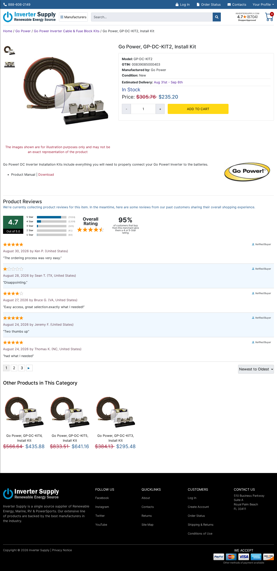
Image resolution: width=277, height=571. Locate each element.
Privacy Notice (62, 550)
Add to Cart (198, 109)
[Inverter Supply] (29, 17)
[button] (263, 4)
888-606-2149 (19, 4)
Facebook (102, 498)
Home (7, 31)
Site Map (148, 524)
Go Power (23, 31)
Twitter (100, 515)
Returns (147, 515)
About (146, 498)
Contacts (239, 4)
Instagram (102, 506)
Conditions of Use (200, 533)
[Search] (217, 17)
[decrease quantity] (126, 109)
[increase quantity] (160, 109)
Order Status (211, 4)
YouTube (101, 524)
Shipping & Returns (201, 524)
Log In (185, 4)
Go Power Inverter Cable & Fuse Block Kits (66, 31)
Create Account (198, 506)
